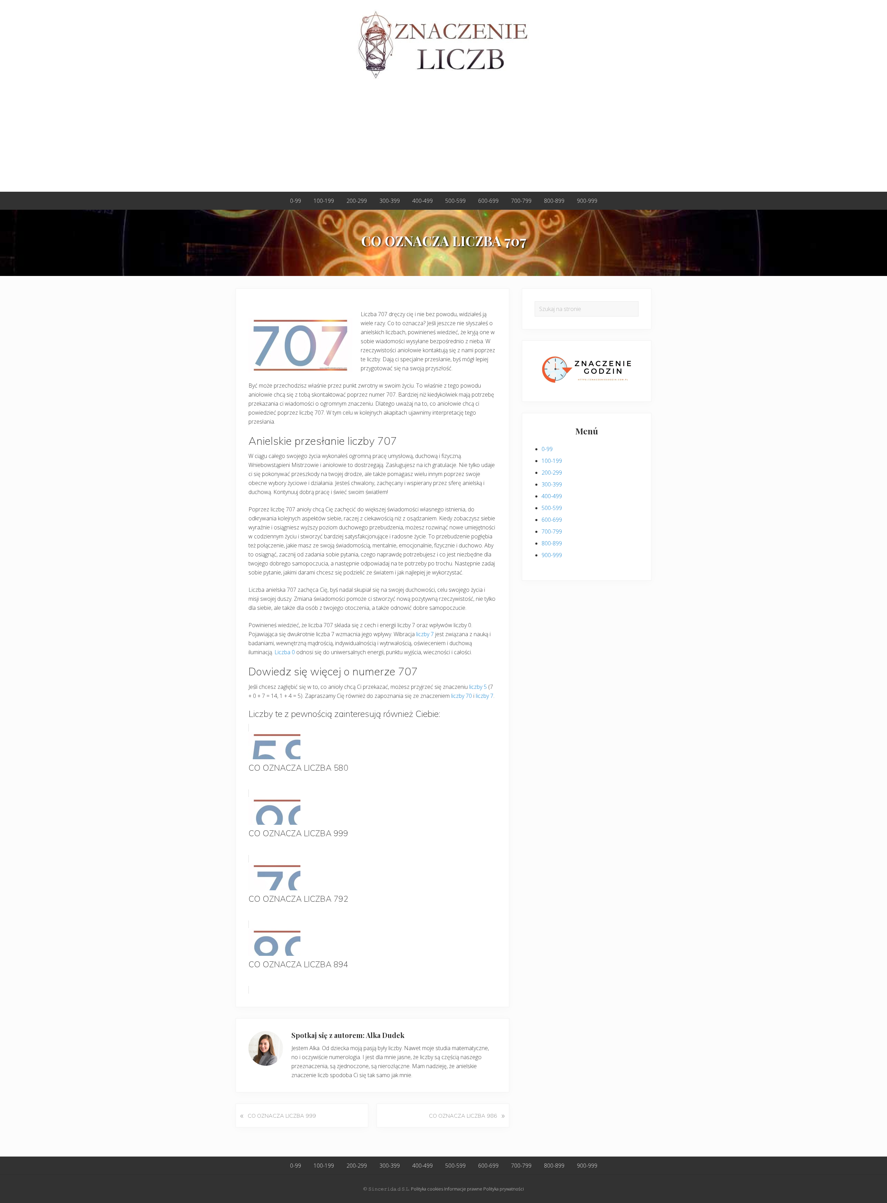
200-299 (552, 472)
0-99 (547, 449)
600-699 (552, 519)
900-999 (552, 555)
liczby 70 (461, 696)
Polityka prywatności (503, 1189)
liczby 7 (425, 634)
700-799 (552, 531)
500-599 (552, 508)
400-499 (552, 496)
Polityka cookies (427, 1189)
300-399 (552, 484)
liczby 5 (478, 687)
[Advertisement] (443, 139)
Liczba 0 (284, 652)
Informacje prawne (463, 1189)
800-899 (552, 543)
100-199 (552, 461)
